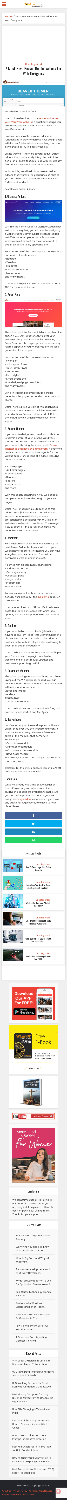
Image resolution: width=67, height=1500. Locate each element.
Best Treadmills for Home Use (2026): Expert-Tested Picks (33, 1471)
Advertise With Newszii (40, 1490)
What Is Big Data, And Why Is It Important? (38, 904)
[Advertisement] (33, 42)
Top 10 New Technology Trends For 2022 (38, 958)
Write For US (29, 1494)
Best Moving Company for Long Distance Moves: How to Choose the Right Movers (32, 1398)
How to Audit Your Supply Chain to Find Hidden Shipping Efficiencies (31, 1459)
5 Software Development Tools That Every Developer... (38, 922)
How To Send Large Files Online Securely (38, 869)
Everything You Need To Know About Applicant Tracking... (38, 886)
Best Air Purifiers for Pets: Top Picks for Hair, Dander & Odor (31, 1448)
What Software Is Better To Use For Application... (38, 940)
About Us (6, 1490)
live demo (43, 597)
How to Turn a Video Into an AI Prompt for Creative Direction (29, 1437)
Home (8, 16)
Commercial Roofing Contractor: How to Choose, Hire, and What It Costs (31, 1424)
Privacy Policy (20, 1490)
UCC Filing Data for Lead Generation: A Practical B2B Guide (33, 1373)
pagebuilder (25, 799)
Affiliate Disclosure (11, 1494)
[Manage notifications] (58, 1491)
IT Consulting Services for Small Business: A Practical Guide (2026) (31, 1384)
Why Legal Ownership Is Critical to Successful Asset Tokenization (31, 1362)
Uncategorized (33, 64)
